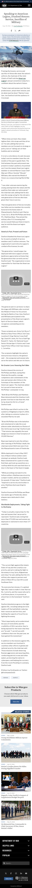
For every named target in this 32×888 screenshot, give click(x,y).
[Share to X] (15, 31)
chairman (5, 677)
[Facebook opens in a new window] (11, 873)
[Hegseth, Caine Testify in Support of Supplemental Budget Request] (16, 785)
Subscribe (16, 702)
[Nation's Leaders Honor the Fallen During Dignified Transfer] (16, 756)
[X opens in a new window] (6, 873)
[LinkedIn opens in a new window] (21, 873)
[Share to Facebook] (11, 31)
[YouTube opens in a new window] (26, 873)
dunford (15, 677)
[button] (29, 5)
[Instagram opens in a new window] (16, 873)
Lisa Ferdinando (18, 26)
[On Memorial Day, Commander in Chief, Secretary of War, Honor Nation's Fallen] (16, 815)
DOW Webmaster (14, 40)
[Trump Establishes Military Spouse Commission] (16, 727)
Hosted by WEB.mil (16, 886)
